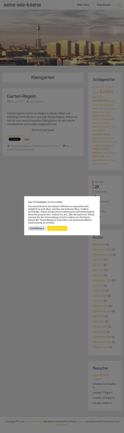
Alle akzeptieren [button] (57, 228)
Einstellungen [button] (37, 228)
